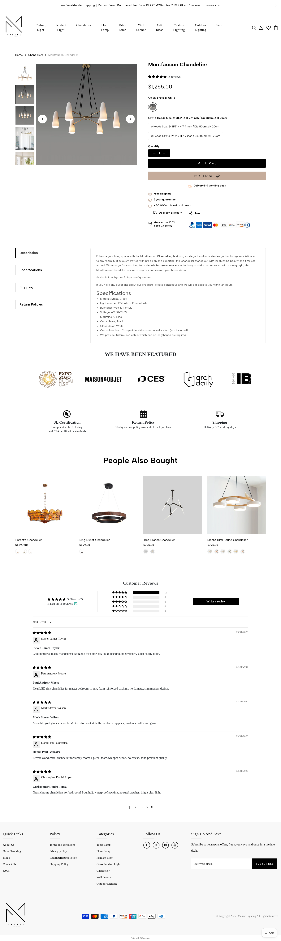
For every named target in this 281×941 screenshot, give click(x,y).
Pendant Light (60, 27)
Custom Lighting (179, 27)
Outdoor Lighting (200, 27)
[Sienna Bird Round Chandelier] (236, 505)
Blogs (6, 857)
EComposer (145, 938)
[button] (130, 119)
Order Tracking (12, 851)
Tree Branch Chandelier (159, 540)
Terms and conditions (62, 844)
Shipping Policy (59, 864)
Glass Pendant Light (108, 864)
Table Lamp (122, 27)
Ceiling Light (40, 27)
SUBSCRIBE (264, 863)
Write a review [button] (216, 601)
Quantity (154, 146)
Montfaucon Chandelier (63, 55)
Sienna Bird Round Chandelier (227, 540)
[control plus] (168, 153)
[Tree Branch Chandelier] (172, 505)
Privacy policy (58, 851)
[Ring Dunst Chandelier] (108, 505)
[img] (42, 633)
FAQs (6, 870)
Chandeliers (35, 55)
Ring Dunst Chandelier (94, 540)
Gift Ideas (159, 27)
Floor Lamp (105, 27)
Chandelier (83, 25)
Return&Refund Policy (63, 857)
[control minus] (150, 153)
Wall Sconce (141, 27)
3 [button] (141, 807)
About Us (8, 844)
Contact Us (212, 5)
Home (19, 55)
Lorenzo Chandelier (28, 540)
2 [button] (135, 807)
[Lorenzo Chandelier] (44, 505)
